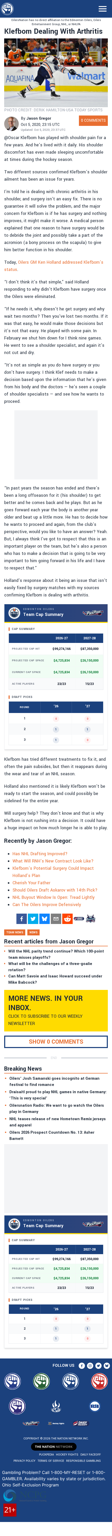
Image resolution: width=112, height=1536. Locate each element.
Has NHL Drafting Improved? (40, 854)
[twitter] (33, 919)
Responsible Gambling (83, 1461)
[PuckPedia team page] (90, 919)
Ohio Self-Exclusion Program (30, 1484)
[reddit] (67, 919)
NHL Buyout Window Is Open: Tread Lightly (54, 897)
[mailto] (56, 919)
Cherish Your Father (31, 883)
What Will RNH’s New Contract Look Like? (53, 861)
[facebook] (21, 919)
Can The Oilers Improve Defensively (47, 905)
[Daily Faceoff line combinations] (79, 919)
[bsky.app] (44, 919)
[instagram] (90, 1366)
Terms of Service (51, 1461)
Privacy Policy (24, 1461)
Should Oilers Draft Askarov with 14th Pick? (55, 890)
